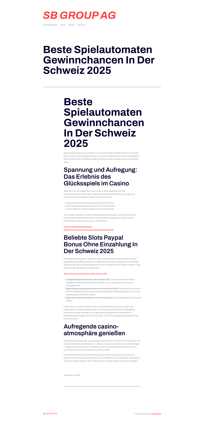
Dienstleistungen (50, 25)
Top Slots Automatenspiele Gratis (78, 227)
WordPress (156, 414)
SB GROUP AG (79, 15)
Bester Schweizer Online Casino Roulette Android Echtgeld (88, 230)
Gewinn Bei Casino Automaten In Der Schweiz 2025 (85, 274)
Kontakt (71, 25)
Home (62, 25)
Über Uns (82, 25)
